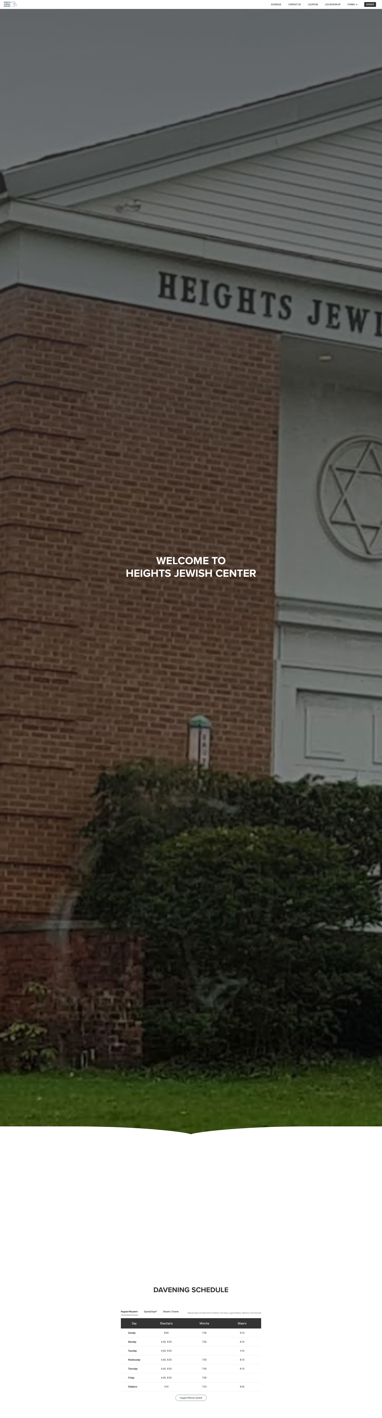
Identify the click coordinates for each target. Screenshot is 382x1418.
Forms (351, 4)
